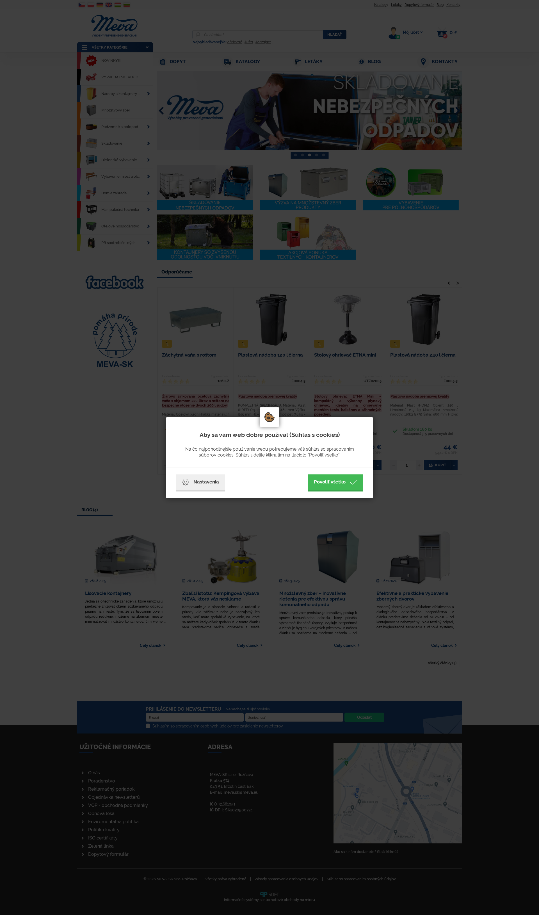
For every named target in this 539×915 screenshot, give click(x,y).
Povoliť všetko (330, 482)
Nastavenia (206, 482)
